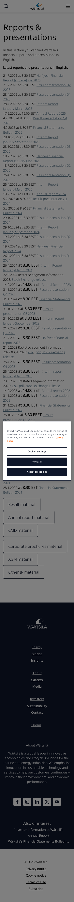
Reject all (37, 461)
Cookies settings (37, 451)
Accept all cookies (37, 471)
